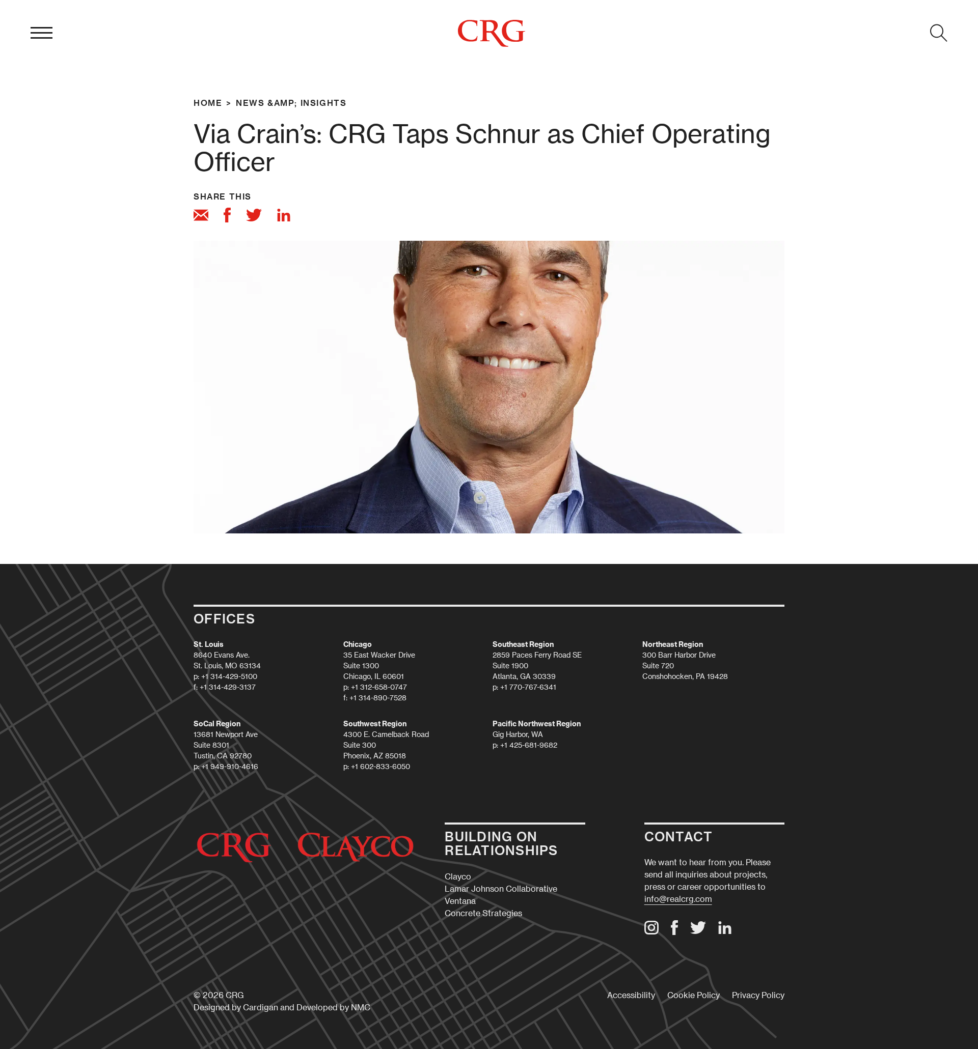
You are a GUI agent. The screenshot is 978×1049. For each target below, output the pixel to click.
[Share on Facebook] (227, 216)
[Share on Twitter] (254, 216)
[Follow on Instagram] (651, 931)
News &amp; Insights (291, 102)
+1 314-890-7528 (377, 697)
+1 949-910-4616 (229, 766)
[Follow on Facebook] (674, 932)
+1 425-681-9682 (528, 745)
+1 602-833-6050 (380, 766)
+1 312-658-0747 (379, 687)
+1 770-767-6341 (528, 687)
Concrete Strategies (483, 913)
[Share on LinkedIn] (283, 217)
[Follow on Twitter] (698, 930)
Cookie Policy (693, 995)
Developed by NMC (333, 1007)
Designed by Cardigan (236, 1007)
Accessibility (631, 995)
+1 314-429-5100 (229, 676)
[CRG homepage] (491, 33)
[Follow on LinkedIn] (724, 931)
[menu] (41, 33)
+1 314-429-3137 (228, 687)
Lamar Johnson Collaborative (501, 888)
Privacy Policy (758, 995)
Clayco (458, 876)
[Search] (938, 33)
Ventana (460, 900)
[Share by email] (201, 216)
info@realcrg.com (678, 898)
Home (208, 102)
